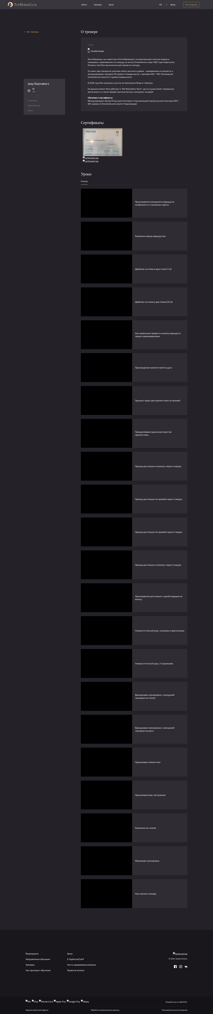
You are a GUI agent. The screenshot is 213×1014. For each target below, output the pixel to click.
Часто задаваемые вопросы (81, 964)
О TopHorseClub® (75, 959)
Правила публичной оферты (37, 1010)
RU (160, 4)
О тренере (32, 100)
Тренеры (98, 4)
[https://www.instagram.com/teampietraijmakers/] (29, 90)
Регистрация (191, 4)
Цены (111, 4)
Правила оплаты (75, 970)
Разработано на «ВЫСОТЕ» (176, 1002)
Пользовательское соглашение (174, 1010)
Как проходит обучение (38, 970)
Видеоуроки (32, 953)
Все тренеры (33, 32)
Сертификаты (34, 105)
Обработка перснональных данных (105, 1010)
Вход (173, 4)
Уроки (84, 4)
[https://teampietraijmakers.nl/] (34, 90)
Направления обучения (38, 959)
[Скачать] (102, 142)
